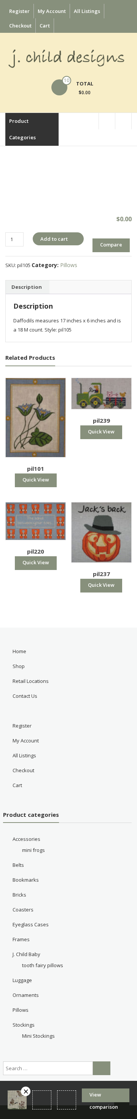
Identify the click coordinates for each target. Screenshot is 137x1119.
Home (19, 651)
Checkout (20, 25)
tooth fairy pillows (42, 965)
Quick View (35, 479)
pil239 (101, 420)
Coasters (23, 909)
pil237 (101, 574)
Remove (25, 1091)
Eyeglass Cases (31, 924)
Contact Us (25, 695)
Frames (21, 939)
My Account (52, 11)
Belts (18, 864)
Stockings (24, 1024)
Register (19, 11)
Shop (19, 666)
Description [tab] (26, 286)
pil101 (35, 468)
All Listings (87, 11)
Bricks (19, 894)
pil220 (35, 551)
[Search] (101, 1068)
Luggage (22, 980)
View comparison (103, 1096)
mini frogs (33, 850)
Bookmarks (26, 879)
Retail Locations (31, 681)
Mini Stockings (38, 1035)
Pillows (68, 265)
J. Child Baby (26, 954)
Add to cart (54, 238)
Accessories (26, 839)
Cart (45, 25)
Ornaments (26, 995)
